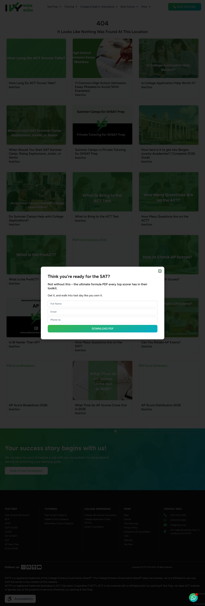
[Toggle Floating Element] (193, 597)
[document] (102, 303)
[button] (160, 271)
